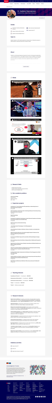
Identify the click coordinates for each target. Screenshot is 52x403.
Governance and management (41, 386)
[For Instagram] (39, 396)
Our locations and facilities (41, 391)
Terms (17, 396)
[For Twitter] (37, 396)
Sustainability (41, 388)
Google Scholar (30, 30)
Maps (8, 388)
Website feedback (27, 396)
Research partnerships (34, 388)
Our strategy (40, 384)
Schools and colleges (42, 389)
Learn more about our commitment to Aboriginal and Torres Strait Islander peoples (15, 376)
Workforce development (34, 385)
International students (14, 390)
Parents (14, 391)
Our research (28, 384)
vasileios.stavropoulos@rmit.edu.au (18, 33)
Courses (11, 3)
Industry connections (21, 390)
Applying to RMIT (15, 388)
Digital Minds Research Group (17, 351)
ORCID (13, 348)
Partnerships (27, 387)
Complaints (7, 397)
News (8, 385)
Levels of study (15, 384)
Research (38, 3)
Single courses (15, 387)
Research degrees (28, 388)
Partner (42, 3)
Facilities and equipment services (35, 390)
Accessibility (22, 396)
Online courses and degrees (15, 386)
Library (8, 387)
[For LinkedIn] (41, 396)
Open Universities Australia (20, 398)
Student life (21, 385)
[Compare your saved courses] (45, 1)
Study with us (16, 3)
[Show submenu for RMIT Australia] (14, 1)
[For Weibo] (45, 396)
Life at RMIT (29, 3)
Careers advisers (15, 392)
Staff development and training (35, 386)
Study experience (22, 384)
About (34, 3)
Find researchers (28, 389)
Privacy (19, 396)
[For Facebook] (36, 396)
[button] (47, 1)
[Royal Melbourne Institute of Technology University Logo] (6, 1)
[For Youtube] (43, 396)
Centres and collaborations (28, 386)
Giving (33, 391)
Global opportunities (22, 388)
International (23, 3)
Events (8, 386)
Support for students (21, 387)
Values (40, 387)
